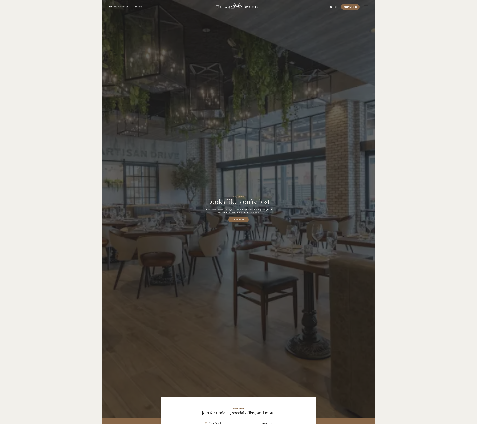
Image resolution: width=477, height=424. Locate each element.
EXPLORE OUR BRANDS (118, 7)
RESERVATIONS (350, 7)
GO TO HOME (238, 220)
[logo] (237, 5)
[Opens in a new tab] (331, 7)
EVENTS (138, 7)
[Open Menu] (364, 7)
